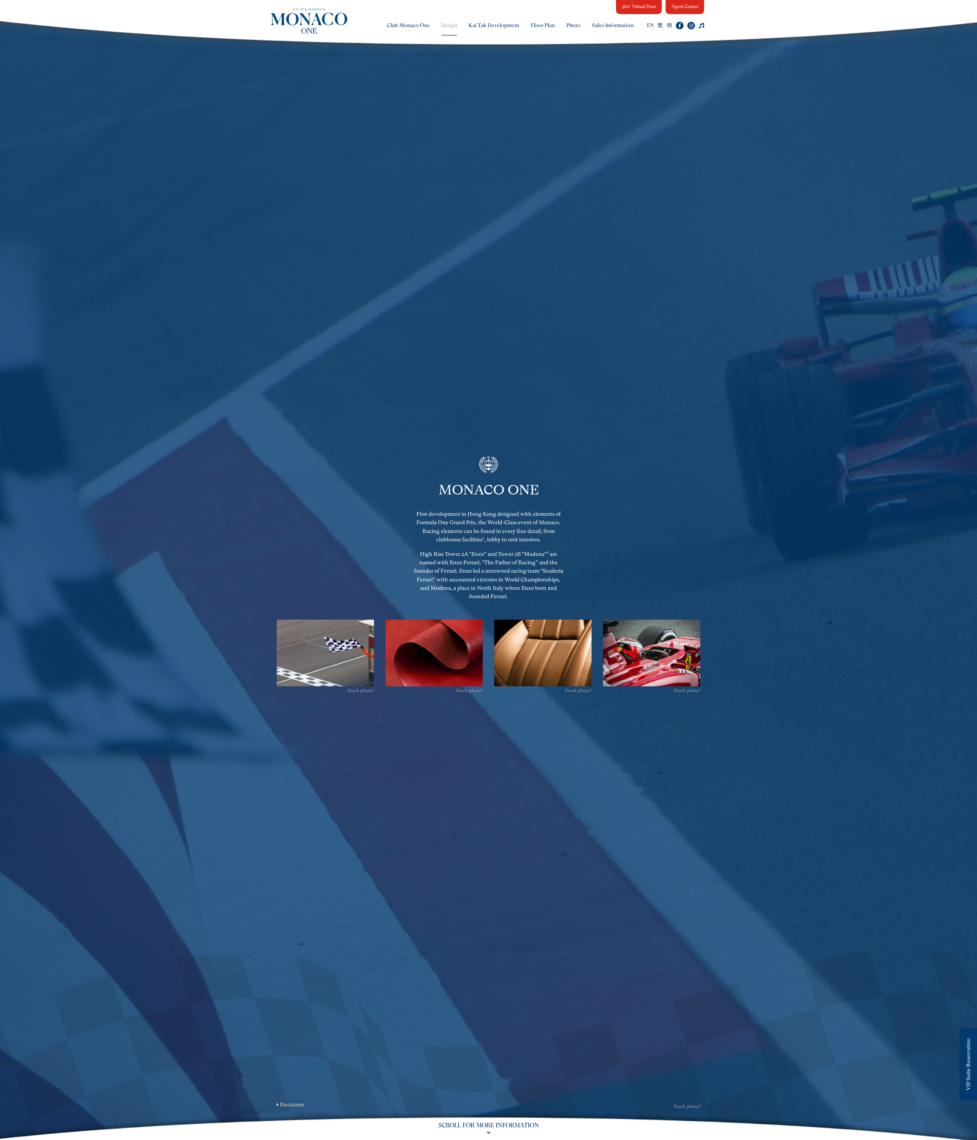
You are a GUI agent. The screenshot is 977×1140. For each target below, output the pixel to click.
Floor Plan (543, 25)
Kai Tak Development (494, 25)
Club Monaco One (408, 25)
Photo (573, 25)
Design (449, 25)
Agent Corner (684, 7)
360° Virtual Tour (639, 7)
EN (650, 25)
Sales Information (613, 25)
